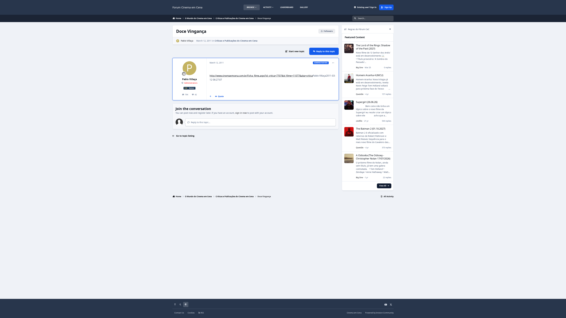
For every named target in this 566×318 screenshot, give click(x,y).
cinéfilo (359, 121)
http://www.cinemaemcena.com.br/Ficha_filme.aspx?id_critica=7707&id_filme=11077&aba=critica (261, 75)
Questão (359, 94)
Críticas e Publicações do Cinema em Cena (236, 40)
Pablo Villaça (187, 40)
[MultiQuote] (210, 96)
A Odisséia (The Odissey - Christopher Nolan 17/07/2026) (373, 157)
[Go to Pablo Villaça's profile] (177, 40)
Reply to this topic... (200, 122)
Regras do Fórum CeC (358, 29)
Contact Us (179, 313)
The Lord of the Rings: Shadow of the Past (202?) (373, 47)
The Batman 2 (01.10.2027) (370, 128)
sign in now (241, 112)
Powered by (379, 313)
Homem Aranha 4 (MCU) (369, 75)
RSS (202, 313)
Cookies (191, 313)
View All (382, 185)
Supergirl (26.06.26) (366, 102)
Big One (359, 67)
